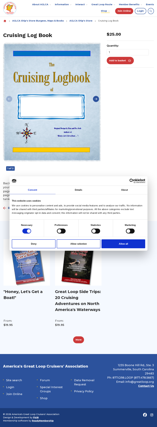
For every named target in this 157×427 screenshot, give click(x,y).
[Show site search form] (151, 11)
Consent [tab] (32, 189)
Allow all (123, 243)
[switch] (61, 230)
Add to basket (117, 60)
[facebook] (145, 415)
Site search (14, 380)
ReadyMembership (43, 420)
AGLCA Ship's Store (80, 20)
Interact (80, 4)
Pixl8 (36, 417)
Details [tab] (78, 189)
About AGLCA (40, 4)
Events (150, 4)
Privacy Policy (84, 391)
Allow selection (78, 243)
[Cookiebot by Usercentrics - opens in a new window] (131, 181)
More (79, 339)
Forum (45, 380)
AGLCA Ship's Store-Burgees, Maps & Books (38, 20)
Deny (33, 243)
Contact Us (146, 386)
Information (62, 4)
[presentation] (9, 99)
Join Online (124, 11)
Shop (104, 11)
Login (140, 11)
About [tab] (124, 189)
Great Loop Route (101, 4)
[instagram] (151, 415)
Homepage (5, 20)
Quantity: (113, 45)
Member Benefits (129, 4)
